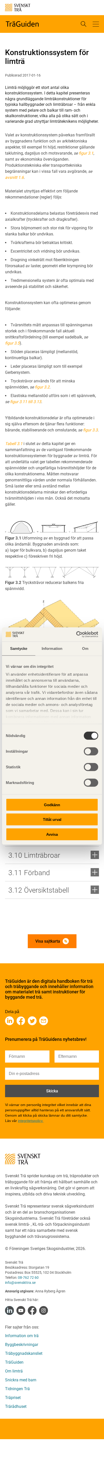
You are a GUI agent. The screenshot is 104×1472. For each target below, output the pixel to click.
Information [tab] (52, 648)
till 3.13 (34, 401)
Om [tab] (85, 648)
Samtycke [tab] (19, 648)
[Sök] (84, 24)
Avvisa (52, 834)
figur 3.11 (18, 401)
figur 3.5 (12, 343)
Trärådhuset (16, 1406)
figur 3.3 (90, 430)
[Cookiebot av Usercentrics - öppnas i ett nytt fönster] (76, 634)
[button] (96, 24)
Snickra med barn (20, 1380)
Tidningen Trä (17, 1388)
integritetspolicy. (30, 1121)
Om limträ (14, 1371)
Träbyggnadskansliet (23, 1353)
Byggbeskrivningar (21, 1344)
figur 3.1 (86, 153)
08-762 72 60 (28, 1277)
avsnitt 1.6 (14, 177)
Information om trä (22, 1335)
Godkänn (52, 804)
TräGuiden (14, 1362)
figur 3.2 (42, 387)
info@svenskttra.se (20, 1283)
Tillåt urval (52, 819)
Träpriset (13, 1397)
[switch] (91, 751)
